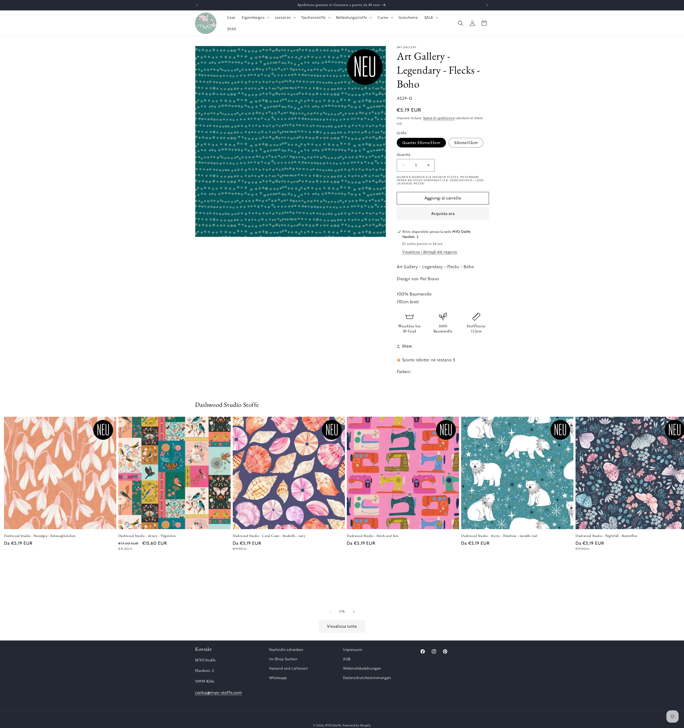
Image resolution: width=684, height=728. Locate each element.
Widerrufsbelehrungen (362, 668)
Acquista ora (443, 213)
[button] (255, 17)
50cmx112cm (466, 142)
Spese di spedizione (438, 118)
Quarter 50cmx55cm (421, 142)
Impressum (352, 649)
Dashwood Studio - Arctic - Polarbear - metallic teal (499, 536)
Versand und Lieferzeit (288, 668)
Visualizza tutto (342, 626)
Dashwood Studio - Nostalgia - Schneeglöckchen (40, 536)
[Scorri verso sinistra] (330, 611)
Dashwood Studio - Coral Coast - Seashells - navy (269, 536)
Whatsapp (278, 678)
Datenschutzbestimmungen (367, 678)
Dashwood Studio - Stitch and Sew (372, 536)
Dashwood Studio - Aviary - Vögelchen (147, 536)
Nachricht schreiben (286, 649)
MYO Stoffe (333, 725)
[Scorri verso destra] (354, 611)
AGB (347, 659)
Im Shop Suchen (283, 659)
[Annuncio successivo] (487, 5)
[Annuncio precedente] (197, 5)
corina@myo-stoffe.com (218, 692)
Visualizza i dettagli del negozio (429, 251)
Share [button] (407, 346)
